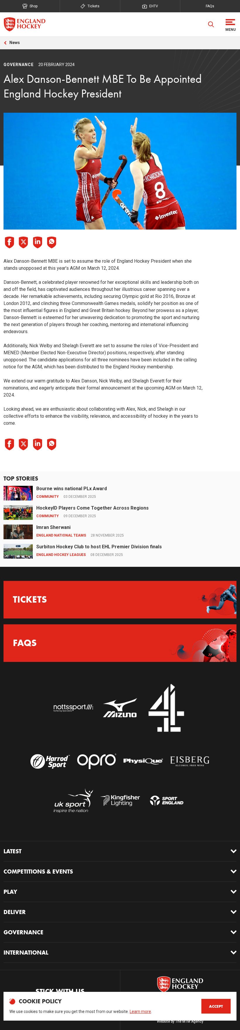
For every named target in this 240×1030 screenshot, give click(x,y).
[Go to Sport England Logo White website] (166, 800)
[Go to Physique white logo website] (143, 761)
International (26, 952)
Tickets (94, 6)
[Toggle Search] (211, 24)
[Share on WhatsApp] (51, 242)
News (14, 42)
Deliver (15, 912)
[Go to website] (73, 708)
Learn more (140, 1011)
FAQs (210, 6)
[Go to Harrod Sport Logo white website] (50, 761)
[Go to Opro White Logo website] (96, 761)
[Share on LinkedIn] (37, 242)
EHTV (153, 6)
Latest (12, 851)
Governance (23, 932)
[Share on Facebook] (9, 242)
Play (10, 892)
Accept (216, 1006)
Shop (33, 6)
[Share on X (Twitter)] (23, 242)
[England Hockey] (24, 24)
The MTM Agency (189, 1021)
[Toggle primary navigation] (230, 24)
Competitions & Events (38, 871)
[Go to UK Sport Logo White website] (73, 800)
